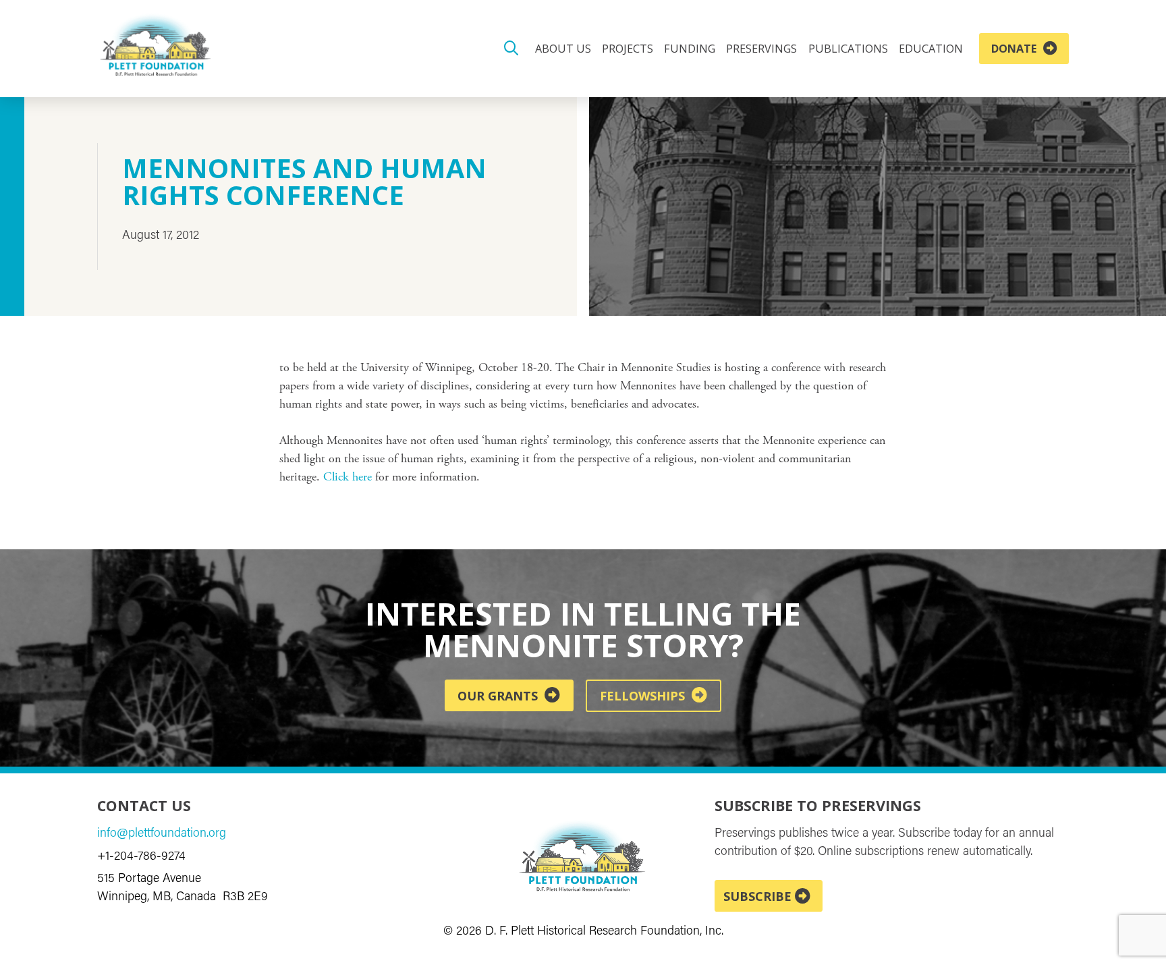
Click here (347, 478)
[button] (511, 48)
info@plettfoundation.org (161, 834)
